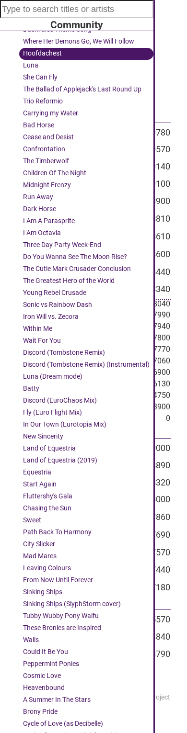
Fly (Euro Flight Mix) (52, 412)
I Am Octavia (42, 233)
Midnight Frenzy (47, 185)
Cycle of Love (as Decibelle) (63, 724)
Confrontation (44, 149)
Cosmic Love (42, 676)
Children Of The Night (54, 173)
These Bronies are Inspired (62, 628)
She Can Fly (40, 77)
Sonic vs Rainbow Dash (57, 305)
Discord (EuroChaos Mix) (60, 400)
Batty (31, 388)
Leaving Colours (47, 568)
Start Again (40, 484)
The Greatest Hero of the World (69, 281)
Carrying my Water (50, 113)
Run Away (38, 197)
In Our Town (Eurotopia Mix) (64, 424)
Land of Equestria (49, 448)
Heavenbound (44, 688)
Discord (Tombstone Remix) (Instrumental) (86, 365)
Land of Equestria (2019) (60, 460)
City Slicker (39, 544)
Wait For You (42, 341)
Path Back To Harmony (57, 532)
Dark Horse (39, 209)
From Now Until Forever (58, 580)
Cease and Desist (48, 137)
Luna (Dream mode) (52, 376)
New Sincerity (43, 436)
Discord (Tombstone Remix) (64, 353)
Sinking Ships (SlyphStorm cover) (72, 604)
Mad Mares (40, 556)
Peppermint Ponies (51, 664)
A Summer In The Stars (57, 700)
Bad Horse (38, 125)
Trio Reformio (43, 101)
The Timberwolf (46, 161)
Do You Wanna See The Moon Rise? (75, 257)
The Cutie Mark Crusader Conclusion (77, 269)
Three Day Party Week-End (62, 245)
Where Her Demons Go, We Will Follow (78, 41)
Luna (30, 65)
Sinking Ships (42, 592)
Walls (31, 640)
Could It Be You (45, 652)
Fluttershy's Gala (47, 496)
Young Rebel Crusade (54, 293)
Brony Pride (40, 712)
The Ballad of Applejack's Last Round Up (82, 89)
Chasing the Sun (47, 508)
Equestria (37, 472)
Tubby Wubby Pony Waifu (61, 616)
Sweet (32, 520)
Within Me (37, 329)
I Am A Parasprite (49, 221)
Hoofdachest (42, 53)
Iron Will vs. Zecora (51, 317)
